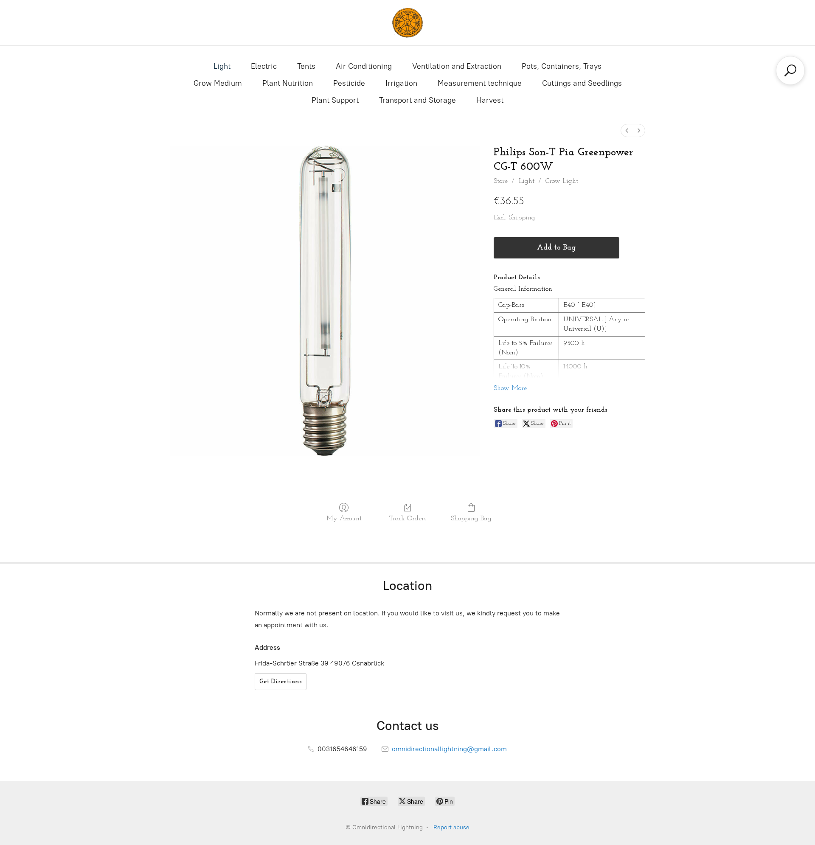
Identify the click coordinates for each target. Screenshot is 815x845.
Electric (264, 66)
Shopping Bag (471, 518)
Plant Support (335, 100)
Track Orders (407, 518)
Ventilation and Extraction (456, 66)
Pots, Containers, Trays (561, 66)
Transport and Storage (417, 100)
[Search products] (790, 70)
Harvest (489, 100)
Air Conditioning (364, 66)
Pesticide (349, 83)
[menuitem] (627, 130)
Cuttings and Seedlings (582, 83)
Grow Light (561, 181)
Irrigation (401, 83)
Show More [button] (510, 388)
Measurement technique (480, 83)
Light (222, 66)
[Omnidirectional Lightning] (407, 22)
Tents (306, 66)
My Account (344, 518)
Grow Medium (218, 83)
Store (501, 181)
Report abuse (451, 827)
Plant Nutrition (287, 83)
